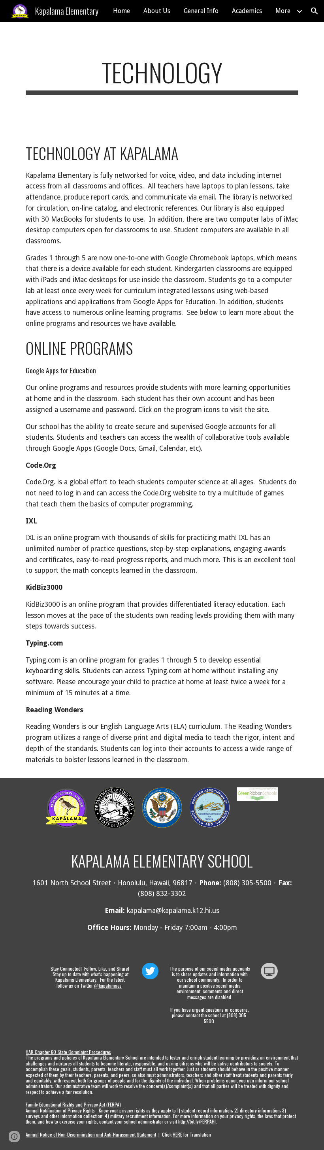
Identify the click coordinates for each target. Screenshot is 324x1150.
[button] (314, 11)
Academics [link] (247, 11)
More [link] (282, 11)
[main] (162, 76)
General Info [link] (201, 11)
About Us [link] (156, 11)
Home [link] (121, 11)
